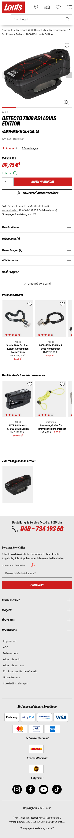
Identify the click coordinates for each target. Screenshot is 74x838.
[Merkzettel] (58, 7)
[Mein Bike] (47, 7)
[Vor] (69, 75)
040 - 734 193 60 (41, 529)
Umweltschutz (11, 677)
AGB (5, 647)
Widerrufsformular (14, 665)
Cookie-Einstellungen (15, 683)
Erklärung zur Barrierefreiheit (20, 671)
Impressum (9, 641)
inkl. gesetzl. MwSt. (24, 206)
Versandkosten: (10, 210)
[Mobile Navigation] (5, 19)
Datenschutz (10, 653)
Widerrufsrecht (11, 659)
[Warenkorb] (69, 7)
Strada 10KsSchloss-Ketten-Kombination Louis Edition (17, 349)
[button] (67, 19)
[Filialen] (36, 7)
